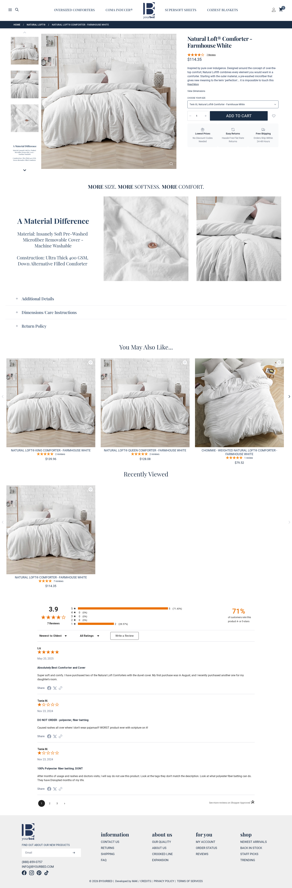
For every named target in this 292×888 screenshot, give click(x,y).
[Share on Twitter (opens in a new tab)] (55, 688)
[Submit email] (74, 852)
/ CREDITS (144, 881)
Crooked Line (162, 854)
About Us (159, 848)
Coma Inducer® (119, 10)
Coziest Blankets (222, 10)
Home (17, 24)
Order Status (206, 848)
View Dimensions (196, 91)
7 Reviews (211, 55)
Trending (247, 860)
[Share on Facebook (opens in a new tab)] (49, 688)
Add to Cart (239, 115)
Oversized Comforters (74, 10)
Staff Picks (249, 854)
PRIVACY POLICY (164, 881)
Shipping (108, 854)
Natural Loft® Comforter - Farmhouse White (80, 24)
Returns (107, 848)
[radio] (146, 608)
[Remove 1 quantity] (190, 116)
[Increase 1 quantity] (205, 116)
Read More (193, 84)
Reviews (202, 854)
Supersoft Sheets (180, 10)
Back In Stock (251, 848)
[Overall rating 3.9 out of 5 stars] (195, 54)
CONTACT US (110, 842)
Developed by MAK (126, 881)
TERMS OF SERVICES (190, 881)
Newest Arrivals (253, 842)
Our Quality (161, 842)
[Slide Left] (2, 397)
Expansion (160, 860)
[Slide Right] (289, 397)
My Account (205, 842)
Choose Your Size (196, 98)
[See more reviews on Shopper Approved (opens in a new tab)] (60, 688)
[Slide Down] (24, 170)
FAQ (103, 860)
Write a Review (124, 635)
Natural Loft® (36, 24)
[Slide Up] (24, 32)
